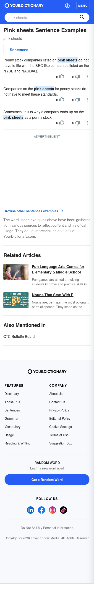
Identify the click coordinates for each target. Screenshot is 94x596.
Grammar (11, 418)
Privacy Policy (59, 410)
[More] (88, 76)
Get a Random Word (47, 479)
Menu (83, 5)
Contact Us (57, 402)
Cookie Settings (60, 426)
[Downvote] (77, 77)
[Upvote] (61, 77)
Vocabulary (13, 426)
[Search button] (82, 17)
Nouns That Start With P (52, 294)
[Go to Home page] (24, 5)
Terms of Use (59, 435)
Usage (9, 435)
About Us (56, 393)
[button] (67, 5)
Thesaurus (12, 402)
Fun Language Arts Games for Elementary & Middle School (58, 269)
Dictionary (12, 393)
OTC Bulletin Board (19, 336)
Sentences (19, 49)
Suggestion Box (60, 443)
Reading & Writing (18, 443)
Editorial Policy (59, 418)
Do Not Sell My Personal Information (47, 527)
